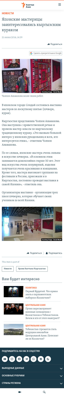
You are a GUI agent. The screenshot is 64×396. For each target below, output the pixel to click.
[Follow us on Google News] (41, 359)
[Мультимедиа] (19, 392)
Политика (31, 288)
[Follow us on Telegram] (26, 359)
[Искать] (44, 392)
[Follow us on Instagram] (12, 359)
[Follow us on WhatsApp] (34, 359)
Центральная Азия (35, 305)
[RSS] (48, 359)
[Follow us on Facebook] (19, 359)
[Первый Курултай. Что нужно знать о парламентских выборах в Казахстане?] (13, 291)
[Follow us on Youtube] (5, 359)
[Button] (54, 44)
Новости (8, 13)
